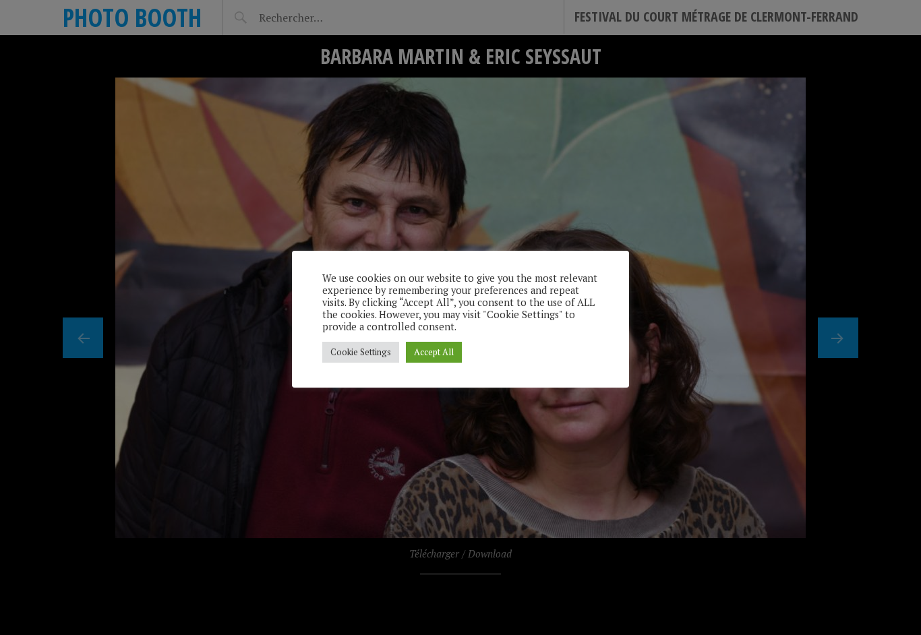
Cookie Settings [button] (360, 352)
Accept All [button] (434, 352)
